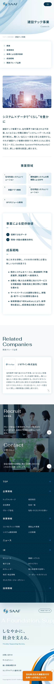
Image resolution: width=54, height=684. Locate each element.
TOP (4, 37)
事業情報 (10, 37)
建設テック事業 (20, 37)
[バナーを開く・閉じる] (52, 671)
